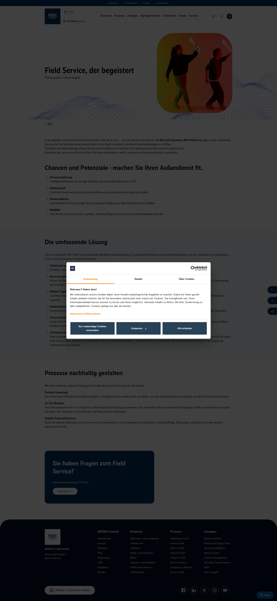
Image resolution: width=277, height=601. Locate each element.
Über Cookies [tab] (186, 279)
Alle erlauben (184, 328)
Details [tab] (139, 279)
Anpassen (136, 328)
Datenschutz (93, 313)
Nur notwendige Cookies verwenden (92, 328)
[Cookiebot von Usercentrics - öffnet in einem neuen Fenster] (193, 268)
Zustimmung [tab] (90, 279)
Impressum (76, 313)
